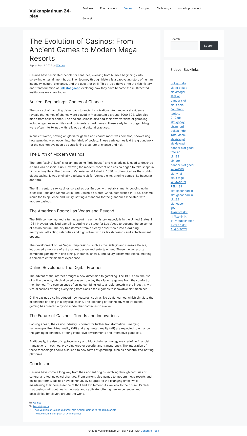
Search (175, 39)
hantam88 (177, 109)
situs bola (177, 105)
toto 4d (175, 152)
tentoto (175, 113)
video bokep (179, 87)
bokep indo (178, 83)
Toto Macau (179, 135)
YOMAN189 (178, 182)
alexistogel (178, 92)
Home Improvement (189, 8)
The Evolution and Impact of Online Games (57, 413)
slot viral (176, 173)
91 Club (176, 117)
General (87, 18)
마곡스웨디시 (179, 216)
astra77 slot (179, 225)
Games (128, 8)
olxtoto (175, 160)
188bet (175, 96)
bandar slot (178, 100)
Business (88, 8)
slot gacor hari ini (182, 190)
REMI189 (176, 186)
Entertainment (108, 8)
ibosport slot (179, 212)
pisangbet (177, 126)
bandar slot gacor (182, 148)
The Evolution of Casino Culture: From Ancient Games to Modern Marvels (74, 409)
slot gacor (177, 203)
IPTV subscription (182, 220)
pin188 (175, 156)
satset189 (177, 169)
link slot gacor (41, 406)
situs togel (177, 178)
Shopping (144, 8)
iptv (173, 208)
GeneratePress (150, 430)
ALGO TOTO (179, 229)
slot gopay (177, 122)
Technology (164, 8)
